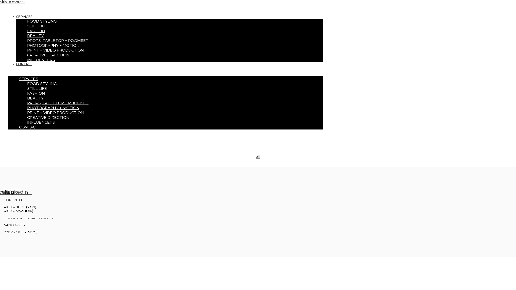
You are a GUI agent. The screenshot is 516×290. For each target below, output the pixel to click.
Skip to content (12, 2)
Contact (24, 64)
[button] (165, 71)
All (258, 157)
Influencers (41, 59)
